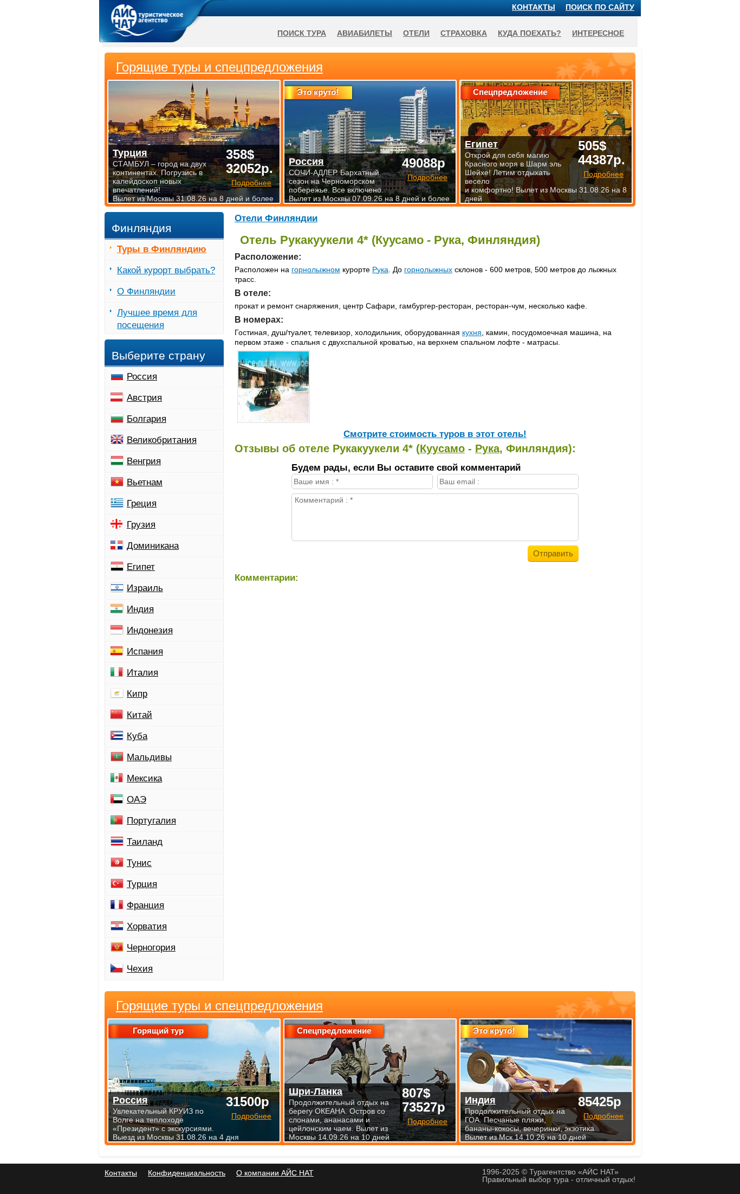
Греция (142, 503)
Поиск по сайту (600, 7)
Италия (142, 672)
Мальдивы (149, 757)
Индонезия (150, 630)
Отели (416, 33)
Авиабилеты (364, 33)
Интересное (598, 33)
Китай (139, 715)
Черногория (151, 947)
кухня (472, 332)
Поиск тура (301, 33)
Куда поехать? (529, 33)
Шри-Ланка (315, 1091)
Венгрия (144, 461)
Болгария (146, 419)
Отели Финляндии (276, 218)
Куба (137, 736)
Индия (140, 609)
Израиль (145, 588)
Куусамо (442, 448)
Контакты (533, 7)
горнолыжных (428, 269)
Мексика (144, 778)
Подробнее (251, 1116)
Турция (142, 884)
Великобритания (162, 440)
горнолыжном (315, 269)
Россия (142, 376)
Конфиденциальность (186, 1173)
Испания (145, 651)
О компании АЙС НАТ (275, 1173)
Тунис (139, 863)
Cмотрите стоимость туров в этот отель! (435, 434)
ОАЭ (136, 799)
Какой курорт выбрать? (166, 270)
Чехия (140, 969)
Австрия (144, 398)
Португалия (151, 821)
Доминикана (153, 546)
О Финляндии (146, 291)
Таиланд (145, 842)
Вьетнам (145, 482)
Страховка (463, 33)
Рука (380, 269)
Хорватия (147, 926)
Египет (141, 567)
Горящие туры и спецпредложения (219, 1006)
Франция (145, 905)
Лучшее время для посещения (157, 318)
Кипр (137, 694)
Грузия (141, 524)
